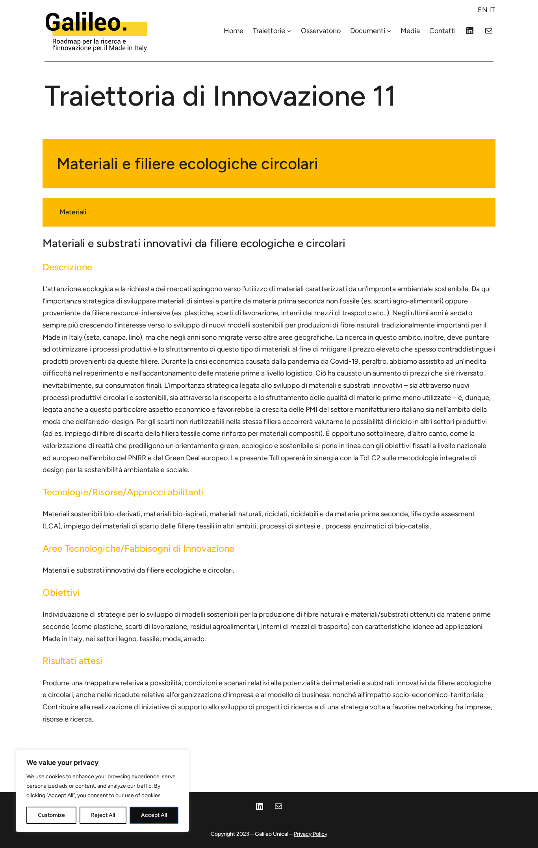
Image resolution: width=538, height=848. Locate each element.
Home (233, 30)
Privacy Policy (310, 834)
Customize (51, 815)
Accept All (154, 815)
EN (483, 10)
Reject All (103, 815)
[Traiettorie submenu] (289, 31)
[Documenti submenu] (389, 31)
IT (492, 10)
